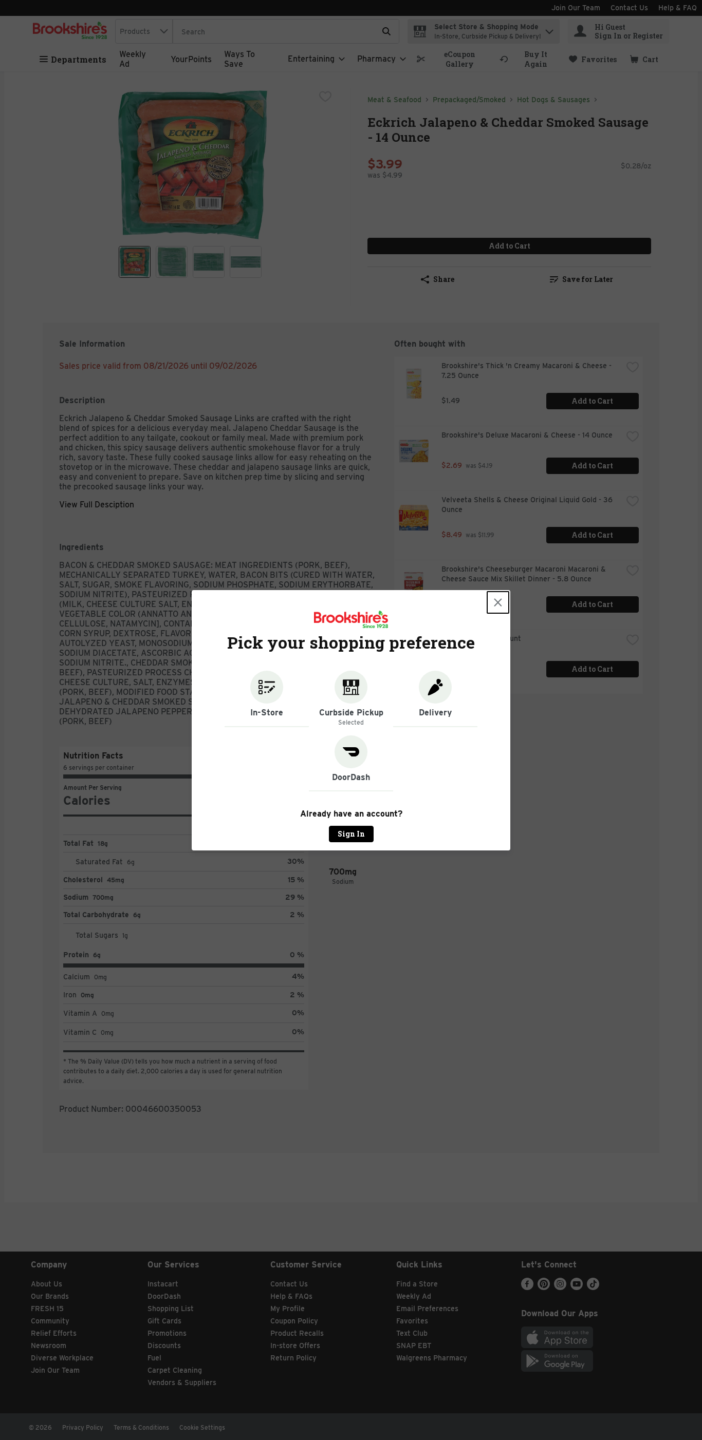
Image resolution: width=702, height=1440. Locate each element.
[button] (267, 699)
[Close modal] (498, 602)
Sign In (351, 834)
